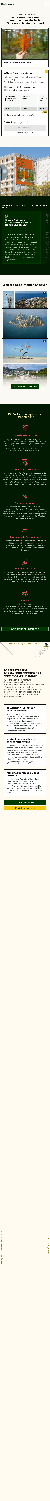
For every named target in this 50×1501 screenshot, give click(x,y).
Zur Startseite (25, 802)
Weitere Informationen (25, 629)
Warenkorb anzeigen (25, 132)
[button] (46, 4)
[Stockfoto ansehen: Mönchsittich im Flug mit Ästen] (42, 651)
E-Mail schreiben (25, 808)
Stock (20, 14)
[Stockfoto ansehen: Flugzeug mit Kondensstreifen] (6, 648)
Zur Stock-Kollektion (25, 386)
